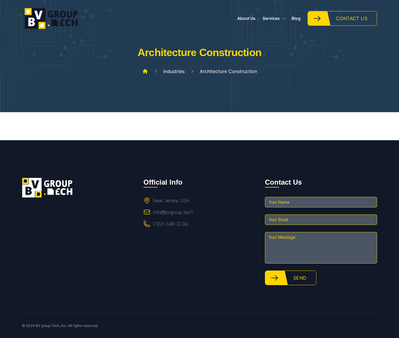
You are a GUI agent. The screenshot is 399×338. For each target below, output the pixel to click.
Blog (296, 18)
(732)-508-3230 (170, 224)
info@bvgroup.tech (173, 212)
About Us (246, 18)
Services (271, 18)
